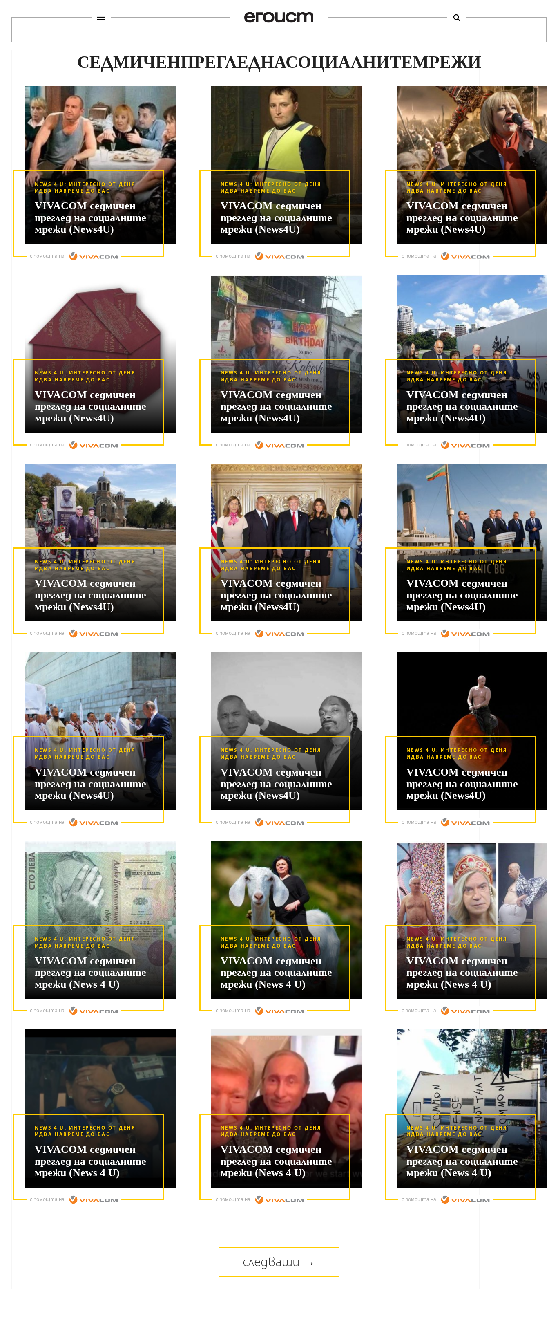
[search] (456, 17)
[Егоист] (279, 17)
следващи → (279, 1261)
